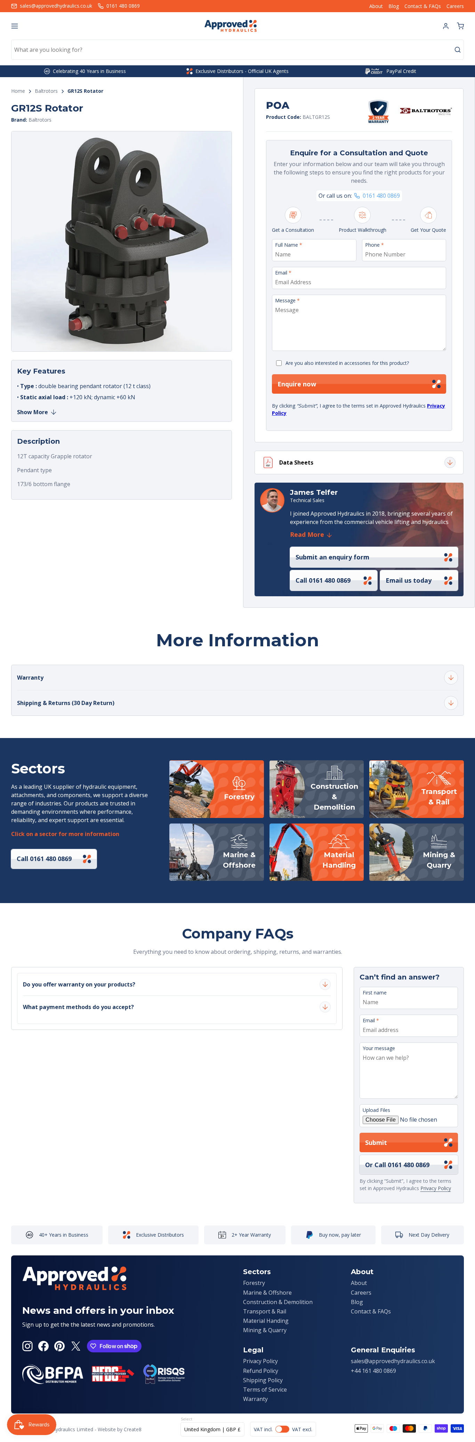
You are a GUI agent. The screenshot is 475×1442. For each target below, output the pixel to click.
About (376, 6)
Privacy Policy (435, 1188)
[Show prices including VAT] (283, 1429)
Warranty (255, 1399)
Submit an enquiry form (332, 557)
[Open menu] (14, 26)
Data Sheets (296, 462)
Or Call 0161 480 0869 (397, 1165)
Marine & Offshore (267, 1292)
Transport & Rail (264, 1311)
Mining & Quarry (265, 1330)
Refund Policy (260, 1371)
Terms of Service (265, 1389)
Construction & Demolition (278, 1302)
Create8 (133, 1429)
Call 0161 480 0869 (323, 580)
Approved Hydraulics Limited (61, 1429)
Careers (455, 6)
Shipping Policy (263, 1380)
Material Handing (266, 1321)
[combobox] (237, 49)
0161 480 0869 (381, 195)
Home (18, 91)
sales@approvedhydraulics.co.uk (393, 1361)
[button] (460, 26)
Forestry (254, 1283)
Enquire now (296, 384)
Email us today (409, 580)
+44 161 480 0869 (373, 1371)
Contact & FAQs (422, 6)
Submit (376, 1142)
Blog (393, 6)
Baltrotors (46, 91)
